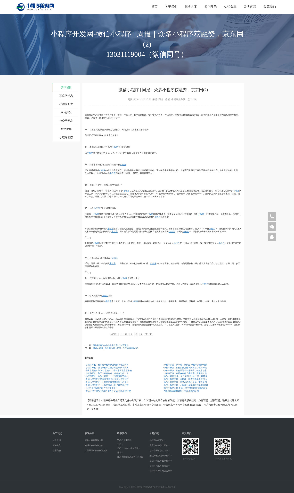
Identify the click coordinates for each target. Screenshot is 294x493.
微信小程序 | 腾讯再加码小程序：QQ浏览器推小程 (115, 348)
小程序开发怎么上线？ (160, 450)
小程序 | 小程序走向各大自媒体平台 (102, 388)
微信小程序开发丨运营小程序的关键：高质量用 (185, 382)
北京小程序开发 (138, 487)
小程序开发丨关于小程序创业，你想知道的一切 (107, 373)
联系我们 (270, 6)
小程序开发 (66, 104)
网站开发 (66, 112)
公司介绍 (57, 440)
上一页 (124, 334)
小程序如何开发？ (158, 440)
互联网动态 (66, 95)
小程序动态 (66, 137)
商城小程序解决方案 (94, 445)
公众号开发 (66, 120)
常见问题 (250, 6)
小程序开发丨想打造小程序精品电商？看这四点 (107, 365)
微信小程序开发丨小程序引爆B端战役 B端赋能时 (186, 385)
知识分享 (230, 6)
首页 (154, 6)
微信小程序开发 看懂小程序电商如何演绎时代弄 (185, 388)
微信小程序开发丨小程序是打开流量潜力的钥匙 (107, 382)
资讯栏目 (66, 87)
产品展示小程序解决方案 (96, 450)
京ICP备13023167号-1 (165, 487)
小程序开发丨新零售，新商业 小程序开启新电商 (185, 365)
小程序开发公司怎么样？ (161, 471)
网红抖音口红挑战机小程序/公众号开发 (110, 345)
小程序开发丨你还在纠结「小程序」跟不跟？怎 (185, 373)
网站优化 (66, 129)
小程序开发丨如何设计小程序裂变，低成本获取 (185, 370)
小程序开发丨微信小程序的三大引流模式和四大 (107, 367)
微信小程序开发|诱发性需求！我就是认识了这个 (107, 379)
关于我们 (171, 6)
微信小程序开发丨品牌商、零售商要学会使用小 (185, 379)
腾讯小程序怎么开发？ (160, 445)
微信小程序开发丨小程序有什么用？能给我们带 (107, 385)
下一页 (148, 334)
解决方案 (191, 6)
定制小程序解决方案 (94, 440)
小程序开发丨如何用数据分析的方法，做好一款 (185, 367)
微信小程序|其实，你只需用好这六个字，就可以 (185, 376)
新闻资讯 (57, 445)
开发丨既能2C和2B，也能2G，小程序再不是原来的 (109, 370)
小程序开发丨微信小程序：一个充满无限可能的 (107, 376)
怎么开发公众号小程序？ (161, 455)
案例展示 (211, 6)
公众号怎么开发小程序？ (161, 461)
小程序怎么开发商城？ (160, 466)
